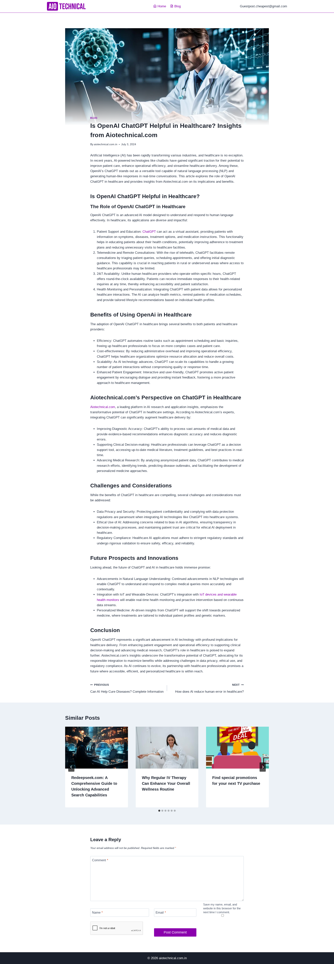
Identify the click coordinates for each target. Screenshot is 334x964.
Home (162, 6)
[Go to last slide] (71, 767)
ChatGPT (149, 231)
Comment (100, 860)
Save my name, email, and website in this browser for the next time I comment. (222, 908)
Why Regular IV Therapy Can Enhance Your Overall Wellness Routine (166, 783)
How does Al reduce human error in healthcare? (209, 688)
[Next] (263, 767)
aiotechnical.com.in (105, 144)
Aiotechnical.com (102, 407)
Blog (177, 6)
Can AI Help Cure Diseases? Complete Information (127, 688)
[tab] (159, 811)
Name (97, 912)
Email (161, 912)
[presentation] (96, 747)
